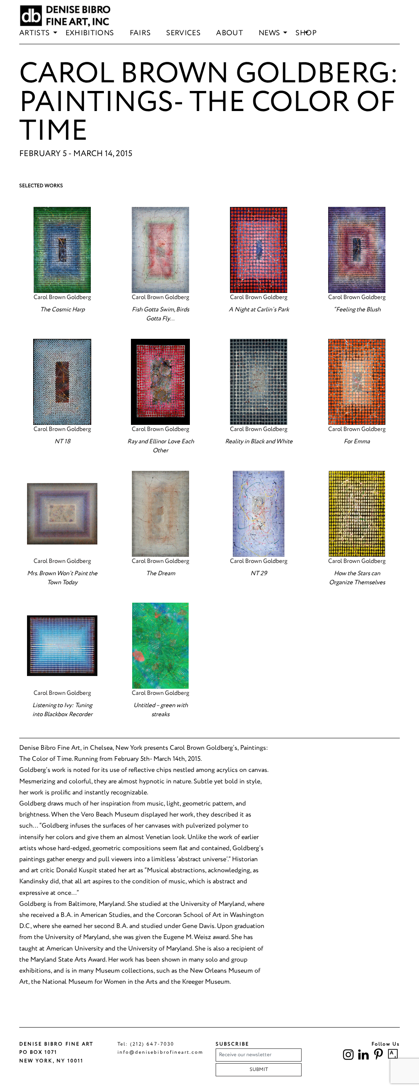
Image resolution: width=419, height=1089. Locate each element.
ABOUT (229, 33)
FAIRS (140, 33)
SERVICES (183, 33)
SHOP (305, 33)
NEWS (269, 33)
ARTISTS (34, 33)
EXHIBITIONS (89, 33)
